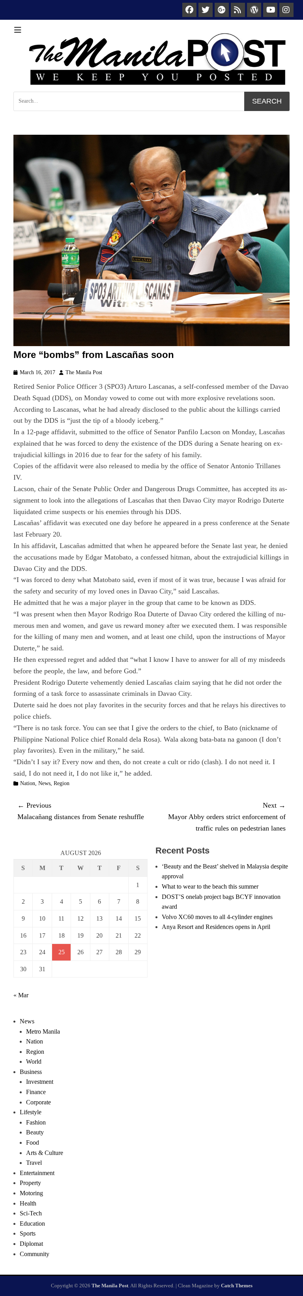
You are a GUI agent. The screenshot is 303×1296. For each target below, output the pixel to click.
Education (32, 1223)
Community (34, 1254)
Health (28, 1203)
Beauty (35, 1132)
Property (30, 1182)
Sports (28, 1233)
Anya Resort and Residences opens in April (216, 926)
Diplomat (31, 1243)
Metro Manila (43, 1031)
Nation (27, 783)
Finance (36, 1092)
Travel (34, 1162)
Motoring (31, 1193)
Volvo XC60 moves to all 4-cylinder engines (217, 917)
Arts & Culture (44, 1152)
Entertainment (37, 1173)
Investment (39, 1081)
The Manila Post (83, 372)
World (33, 1061)
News (44, 783)
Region (61, 783)
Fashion (36, 1122)
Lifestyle (30, 1112)
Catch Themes (236, 1285)
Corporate (38, 1102)
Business (31, 1071)
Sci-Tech (31, 1213)
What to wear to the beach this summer (210, 886)
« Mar (20, 995)
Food (32, 1142)
